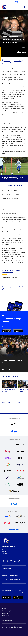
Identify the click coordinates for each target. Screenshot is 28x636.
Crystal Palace (7, 60)
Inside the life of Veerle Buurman (8, 390)
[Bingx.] (17, 2)
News (19, 402)
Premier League (17, 60)
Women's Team (6, 369)
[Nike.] (11, 2)
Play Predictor (7, 63)
